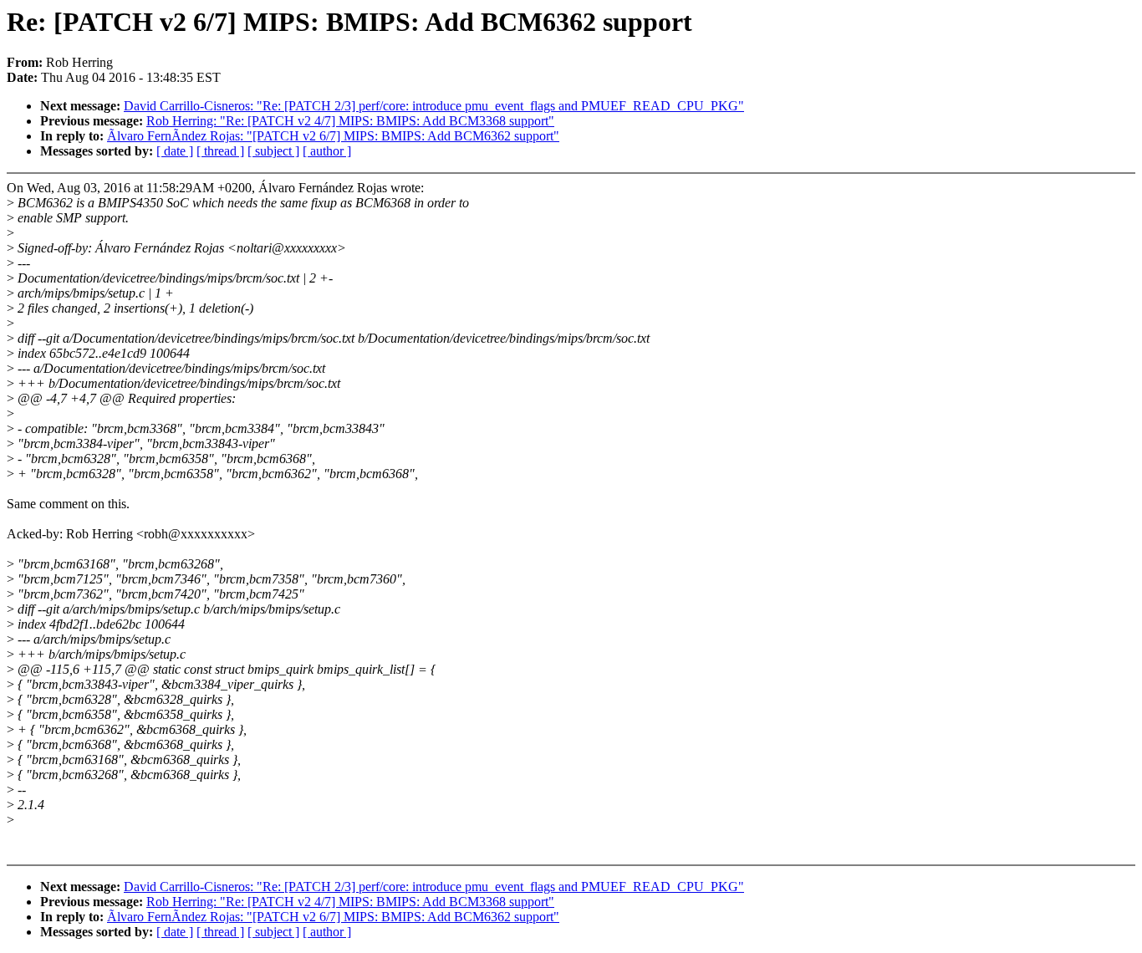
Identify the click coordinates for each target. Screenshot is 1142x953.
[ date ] (174, 151)
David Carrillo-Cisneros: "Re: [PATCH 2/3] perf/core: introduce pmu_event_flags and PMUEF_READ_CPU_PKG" (434, 106)
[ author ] (327, 151)
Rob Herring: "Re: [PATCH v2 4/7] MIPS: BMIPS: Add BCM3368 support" (350, 121)
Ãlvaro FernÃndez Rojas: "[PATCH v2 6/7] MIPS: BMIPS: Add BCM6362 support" (333, 136)
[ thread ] (220, 151)
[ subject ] (273, 151)
